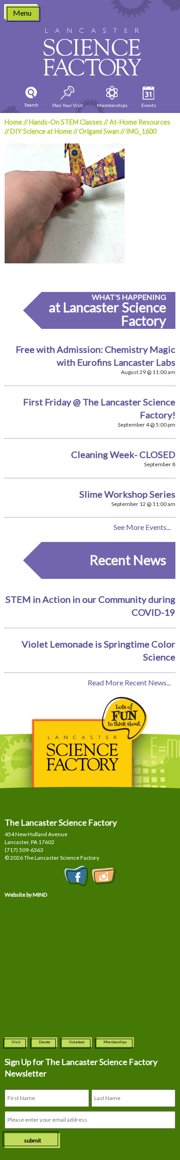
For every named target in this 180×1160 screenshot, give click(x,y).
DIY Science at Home (41, 131)
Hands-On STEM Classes (65, 122)
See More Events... (142, 527)
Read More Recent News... (129, 682)
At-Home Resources (139, 122)
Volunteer (77, 1042)
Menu (22, 12)
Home (13, 122)
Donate (44, 1042)
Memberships (115, 1042)
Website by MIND (26, 894)
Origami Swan (99, 131)
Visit (16, 1042)
